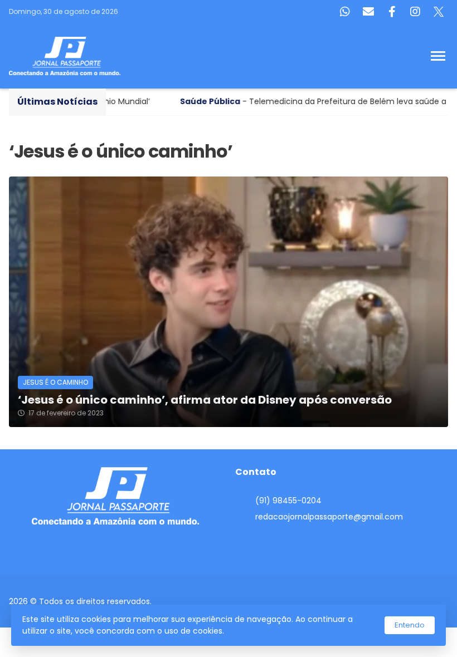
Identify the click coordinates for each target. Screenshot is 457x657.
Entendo (410, 625)
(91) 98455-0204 (288, 500)
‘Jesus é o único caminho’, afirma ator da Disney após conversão (205, 400)
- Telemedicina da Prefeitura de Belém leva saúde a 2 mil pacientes (289, 101)
